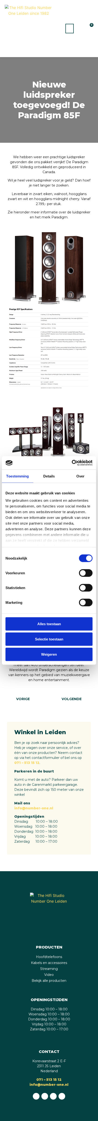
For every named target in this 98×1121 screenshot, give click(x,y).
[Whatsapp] (36, 1096)
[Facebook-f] (44, 1096)
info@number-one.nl (33, 808)
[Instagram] (53, 1096)
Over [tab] (80, 476)
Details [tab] (49, 476)
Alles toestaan (49, 624)
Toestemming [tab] (17, 476)
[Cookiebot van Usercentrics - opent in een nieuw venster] (72, 463)
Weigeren (49, 654)
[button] (69, 28)
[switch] (86, 573)
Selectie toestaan (49, 639)
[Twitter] (62, 1096)
